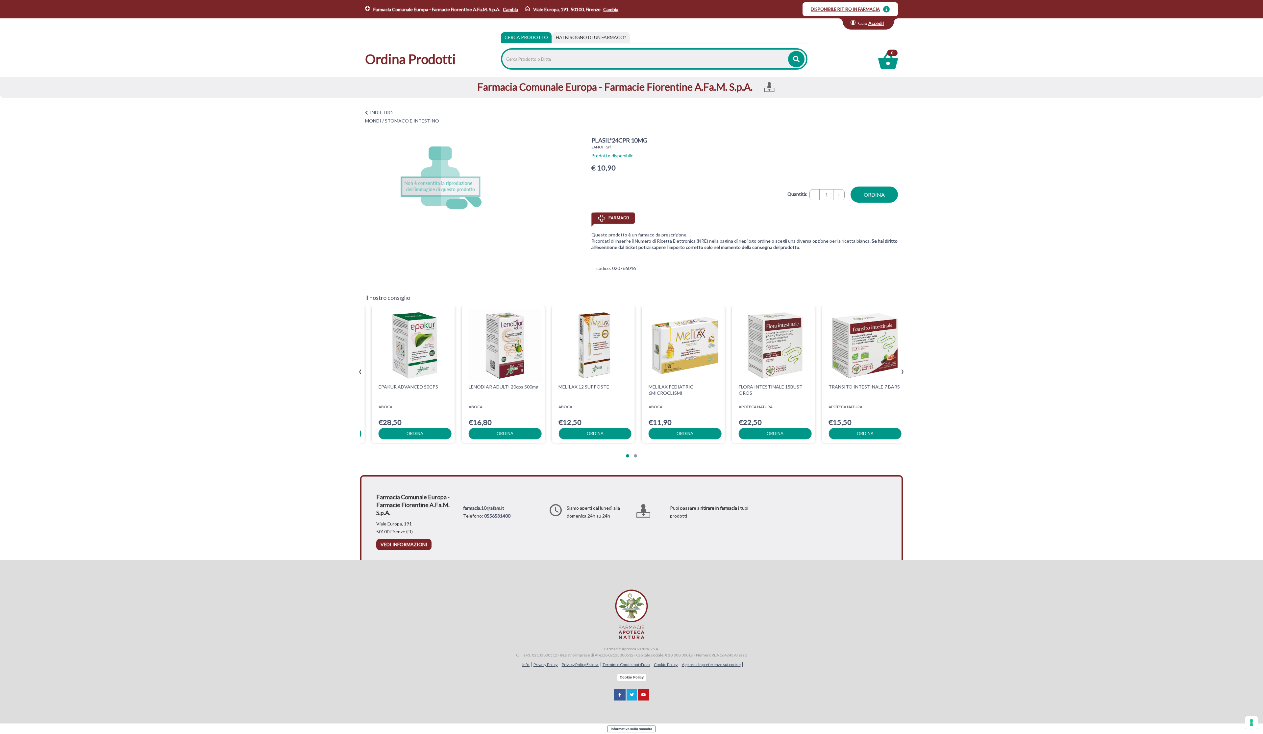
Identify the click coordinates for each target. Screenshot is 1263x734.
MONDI (373, 120)
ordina (874, 194)
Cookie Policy (666, 664)
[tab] (591, 37)
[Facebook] (620, 695)
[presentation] (360, 371)
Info (526, 664)
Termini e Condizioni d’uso (626, 664)
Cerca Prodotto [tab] (526, 37)
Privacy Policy (545, 664)
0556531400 (497, 516)
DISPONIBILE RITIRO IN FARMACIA (845, 9)
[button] (628, 456)
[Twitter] (632, 695)
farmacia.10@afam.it (483, 508)
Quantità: (797, 194)
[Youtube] (643, 695)
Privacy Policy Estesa (580, 664)
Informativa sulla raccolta (631, 729)
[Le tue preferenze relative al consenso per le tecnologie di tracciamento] (1251, 722)
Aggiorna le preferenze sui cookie (711, 664)
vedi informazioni (404, 544)
